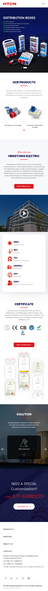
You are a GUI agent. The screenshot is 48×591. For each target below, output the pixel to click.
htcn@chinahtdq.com (35, 567)
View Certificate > (24, 345)
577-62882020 (24, 496)
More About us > (24, 186)
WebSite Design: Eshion (12, 588)
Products (8, 529)
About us (8, 544)
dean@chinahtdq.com (18, 567)
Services (7, 537)
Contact (7, 551)
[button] (21, 67)
